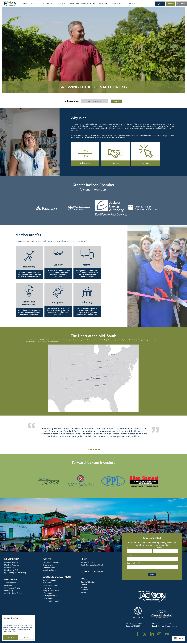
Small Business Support (13, 593)
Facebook (138, 633)
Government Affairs (12, 588)
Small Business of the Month (92, 565)
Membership (27, 4)
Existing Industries (50, 596)
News (102, 4)
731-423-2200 (164, 624)
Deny (26, 637)
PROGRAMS (10, 579)
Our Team (85, 590)
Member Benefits (11, 562)
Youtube (168, 633)
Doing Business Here (51, 590)
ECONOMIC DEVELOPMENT (57, 576)
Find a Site (47, 588)
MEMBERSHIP (11, 559)
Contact (84, 584)
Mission (84, 587)
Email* (129, 555)
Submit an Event (49, 570)
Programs (45, 4)
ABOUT (84, 578)
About (132, 4)
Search (182, 3)
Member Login (10, 567)
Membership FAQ (11, 570)
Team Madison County (51, 601)
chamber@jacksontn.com (168, 626)
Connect (170, 3)
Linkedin (153, 633)
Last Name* (158, 547)
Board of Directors (88, 582)
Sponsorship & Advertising (15, 573)
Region (83, 592)
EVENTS (47, 559)
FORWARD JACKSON (92, 571)
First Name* (131, 547)
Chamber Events (49, 567)
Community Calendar (51, 562)
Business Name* (133, 563)
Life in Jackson (48, 598)
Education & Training (51, 585)
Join (159, 3)
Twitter (145, 633)
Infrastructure (48, 593)
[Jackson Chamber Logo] (9, 3)
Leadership (8, 590)
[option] (45, 208)
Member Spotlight (88, 562)
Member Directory (11, 565)
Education (8, 585)
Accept (11, 637)
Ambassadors (10, 583)
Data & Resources (50, 580)
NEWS (84, 559)
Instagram (160, 633)
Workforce (47, 583)
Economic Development (81, 4)
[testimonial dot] (88, 449)
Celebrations (48, 565)
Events (60, 4)
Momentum (117, 4)
